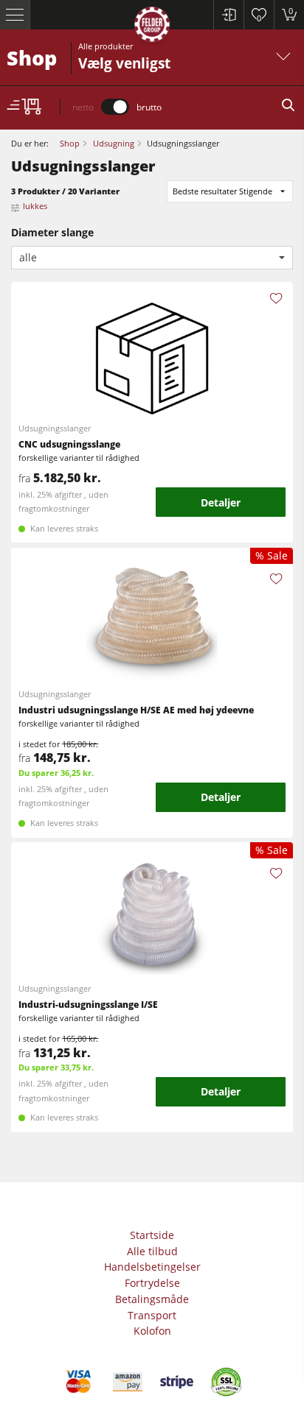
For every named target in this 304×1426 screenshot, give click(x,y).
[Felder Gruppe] (152, 27)
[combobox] (152, 258)
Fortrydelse (152, 1283)
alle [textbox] (28, 257)
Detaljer (221, 502)
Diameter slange (52, 232)
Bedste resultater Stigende (222, 191)
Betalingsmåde (152, 1299)
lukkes (35, 205)
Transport (152, 1315)
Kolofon (152, 1331)
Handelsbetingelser (152, 1267)
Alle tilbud (152, 1251)
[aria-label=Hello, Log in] (228, 14)
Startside (152, 1235)
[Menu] (15, 14)
